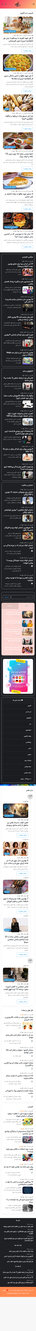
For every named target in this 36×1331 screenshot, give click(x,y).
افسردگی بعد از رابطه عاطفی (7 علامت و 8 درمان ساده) (18, 379)
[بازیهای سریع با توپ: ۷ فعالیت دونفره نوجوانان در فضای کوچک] (27, 1122)
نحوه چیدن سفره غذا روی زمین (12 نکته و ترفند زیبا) (19, 155)
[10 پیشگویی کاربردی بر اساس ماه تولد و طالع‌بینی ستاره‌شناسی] (27, 1190)
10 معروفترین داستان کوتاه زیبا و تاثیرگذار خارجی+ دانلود (18, 528)
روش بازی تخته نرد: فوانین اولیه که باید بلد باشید (18, 1168)
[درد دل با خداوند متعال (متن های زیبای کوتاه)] (32, 1041)
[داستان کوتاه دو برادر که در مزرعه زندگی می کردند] (32, 551)
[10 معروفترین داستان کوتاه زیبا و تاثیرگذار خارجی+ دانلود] (27, 536)
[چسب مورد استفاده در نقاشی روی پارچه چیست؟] (27, 1157)
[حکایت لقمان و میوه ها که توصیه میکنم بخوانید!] (32, 584)
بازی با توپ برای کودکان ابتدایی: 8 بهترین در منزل (18, 336)
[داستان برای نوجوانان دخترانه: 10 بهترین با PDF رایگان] (27, 500)
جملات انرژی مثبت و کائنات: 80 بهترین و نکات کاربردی (19, 1018)
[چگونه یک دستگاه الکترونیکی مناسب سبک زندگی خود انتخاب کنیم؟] (27, 404)
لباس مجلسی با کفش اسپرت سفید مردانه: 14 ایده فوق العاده (16, 988)
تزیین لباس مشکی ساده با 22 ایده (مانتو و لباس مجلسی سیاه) (16, 939)
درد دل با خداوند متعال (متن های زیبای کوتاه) (19, 1036)
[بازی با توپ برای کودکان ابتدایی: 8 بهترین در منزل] (27, 343)
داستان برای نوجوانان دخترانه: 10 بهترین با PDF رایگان (19, 493)
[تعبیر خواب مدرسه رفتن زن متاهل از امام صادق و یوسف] (27, 614)
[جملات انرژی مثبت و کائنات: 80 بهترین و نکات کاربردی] (27, 1025)
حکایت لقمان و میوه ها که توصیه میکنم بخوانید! (19, 579)
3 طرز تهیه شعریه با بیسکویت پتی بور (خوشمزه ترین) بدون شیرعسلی (18, 39)
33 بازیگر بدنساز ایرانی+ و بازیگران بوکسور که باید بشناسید (19, 1132)
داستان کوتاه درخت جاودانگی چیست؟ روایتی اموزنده (19, 561)
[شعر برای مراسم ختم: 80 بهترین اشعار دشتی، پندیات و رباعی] (27, 325)
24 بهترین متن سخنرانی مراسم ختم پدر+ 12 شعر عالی (19, 300)
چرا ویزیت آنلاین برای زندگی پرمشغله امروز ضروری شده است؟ (18, 467)
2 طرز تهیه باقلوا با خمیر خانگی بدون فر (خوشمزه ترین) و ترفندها (18, 77)
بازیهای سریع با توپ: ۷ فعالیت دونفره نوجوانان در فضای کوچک (20, 1114)
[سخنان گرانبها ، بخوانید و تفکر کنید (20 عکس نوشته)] (32, 1056)
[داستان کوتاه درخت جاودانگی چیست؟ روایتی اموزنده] (32, 566)
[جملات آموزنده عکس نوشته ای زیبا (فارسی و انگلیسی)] (32, 1069)
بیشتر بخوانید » (27, 51)
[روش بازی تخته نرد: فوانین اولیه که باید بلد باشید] (32, 1172)
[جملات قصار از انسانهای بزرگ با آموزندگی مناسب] (32, 1096)
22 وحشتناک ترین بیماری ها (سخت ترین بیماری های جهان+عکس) (19, 432)
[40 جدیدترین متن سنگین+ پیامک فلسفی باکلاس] (27, 290)
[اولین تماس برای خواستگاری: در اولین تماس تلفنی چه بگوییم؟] (27, 623)
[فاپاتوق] (18, 4)
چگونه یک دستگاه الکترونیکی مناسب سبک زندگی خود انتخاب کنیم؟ (18, 396)
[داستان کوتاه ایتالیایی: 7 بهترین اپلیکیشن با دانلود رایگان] (27, 518)
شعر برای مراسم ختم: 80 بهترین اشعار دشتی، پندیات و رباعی (20, 318)
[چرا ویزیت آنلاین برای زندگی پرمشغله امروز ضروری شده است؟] (27, 475)
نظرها (10, 606)
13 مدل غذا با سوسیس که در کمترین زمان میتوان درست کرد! (18, 235)
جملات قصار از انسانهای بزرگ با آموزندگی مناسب (19, 1092)
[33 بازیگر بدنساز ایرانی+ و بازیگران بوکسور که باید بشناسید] (27, 1139)
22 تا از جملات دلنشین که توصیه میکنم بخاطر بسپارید (19, 1077)
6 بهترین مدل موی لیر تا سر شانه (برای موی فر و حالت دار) (16, 862)
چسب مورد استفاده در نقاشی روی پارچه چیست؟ (19, 1150)
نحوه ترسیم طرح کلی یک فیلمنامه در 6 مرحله (20, 1200)
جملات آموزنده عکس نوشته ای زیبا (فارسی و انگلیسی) (18, 1064)
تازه (27, 606)
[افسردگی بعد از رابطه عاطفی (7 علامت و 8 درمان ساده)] (27, 386)
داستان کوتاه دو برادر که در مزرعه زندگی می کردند (18, 546)
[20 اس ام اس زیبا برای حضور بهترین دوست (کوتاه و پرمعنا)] (27, 272)
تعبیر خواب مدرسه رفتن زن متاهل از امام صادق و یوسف (13, 613)
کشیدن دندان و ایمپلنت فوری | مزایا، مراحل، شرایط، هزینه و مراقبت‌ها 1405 (19, 414)
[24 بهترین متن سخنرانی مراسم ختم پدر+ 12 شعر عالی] (27, 307)
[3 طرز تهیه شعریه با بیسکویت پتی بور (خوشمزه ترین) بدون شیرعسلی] (27, 632)
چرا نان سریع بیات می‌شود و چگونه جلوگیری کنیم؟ (19, 117)
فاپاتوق (4, 1290)
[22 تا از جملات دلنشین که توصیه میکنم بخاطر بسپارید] (32, 1081)
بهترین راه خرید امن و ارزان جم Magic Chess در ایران (20, 353)
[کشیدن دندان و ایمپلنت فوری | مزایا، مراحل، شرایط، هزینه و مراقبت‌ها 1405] (27, 421)
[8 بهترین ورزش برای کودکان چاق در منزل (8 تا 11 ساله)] (27, 457)
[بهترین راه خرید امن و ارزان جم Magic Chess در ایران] (27, 360)
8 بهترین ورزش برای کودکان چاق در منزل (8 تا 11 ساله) (18, 450)
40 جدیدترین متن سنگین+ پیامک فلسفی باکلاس (18, 282)
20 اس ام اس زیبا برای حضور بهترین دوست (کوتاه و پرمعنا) (20, 265)
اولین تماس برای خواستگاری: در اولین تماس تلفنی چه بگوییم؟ (12, 622)
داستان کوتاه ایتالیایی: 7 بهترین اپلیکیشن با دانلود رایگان (18, 511)
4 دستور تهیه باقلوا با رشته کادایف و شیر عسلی (19, 195)
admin (30, 35)
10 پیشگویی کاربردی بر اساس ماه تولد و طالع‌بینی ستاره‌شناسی (19, 1183)
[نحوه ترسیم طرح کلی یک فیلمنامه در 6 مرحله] (27, 1208)
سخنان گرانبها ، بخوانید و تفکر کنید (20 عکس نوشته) (19, 1051)
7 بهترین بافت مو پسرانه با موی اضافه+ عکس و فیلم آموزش (15, 900)
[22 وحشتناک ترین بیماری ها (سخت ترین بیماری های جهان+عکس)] (27, 439)
